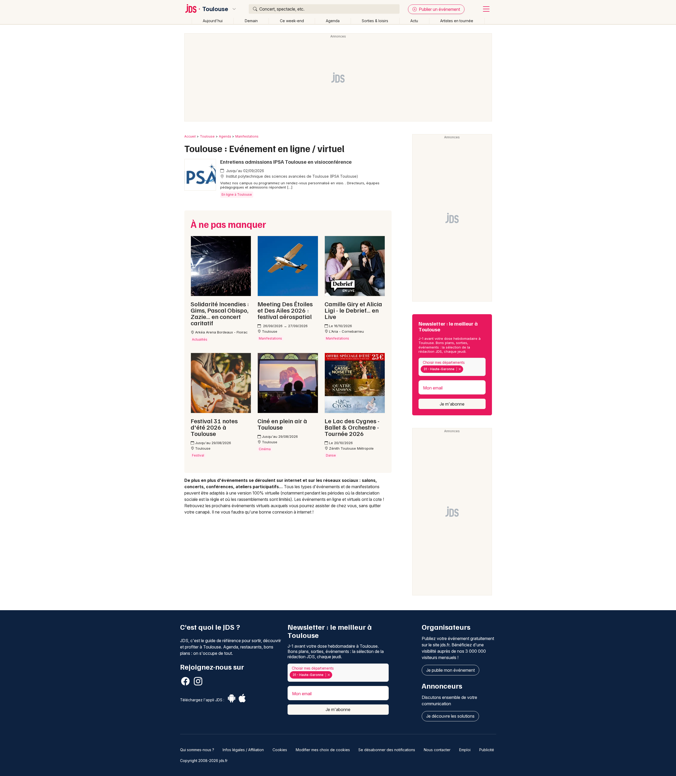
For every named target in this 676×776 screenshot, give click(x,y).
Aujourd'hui (213, 20)
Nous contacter (437, 749)
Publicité (486, 749)
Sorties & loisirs (375, 20)
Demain (251, 20)
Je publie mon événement (450, 670)
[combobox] (452, 367)
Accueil (190, 136)
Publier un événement (439, 9)
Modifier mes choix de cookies (323, 749)
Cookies (280, 749)
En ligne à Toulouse (237, 194)
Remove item (460, 369)
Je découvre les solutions (450, 716)
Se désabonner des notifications (386, 749)
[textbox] (465, 369)
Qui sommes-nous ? (197, 749)
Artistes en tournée (456, 20)
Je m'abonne (452, 404)
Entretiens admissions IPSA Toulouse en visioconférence (286, 161)
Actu (414, 20)
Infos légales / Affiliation (243, 749)
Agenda (333, 20)
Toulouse (215, 9)
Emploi (465, 749)
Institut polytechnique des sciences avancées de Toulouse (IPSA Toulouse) (291, 176)
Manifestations (247, 136)
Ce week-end (292, 20)
